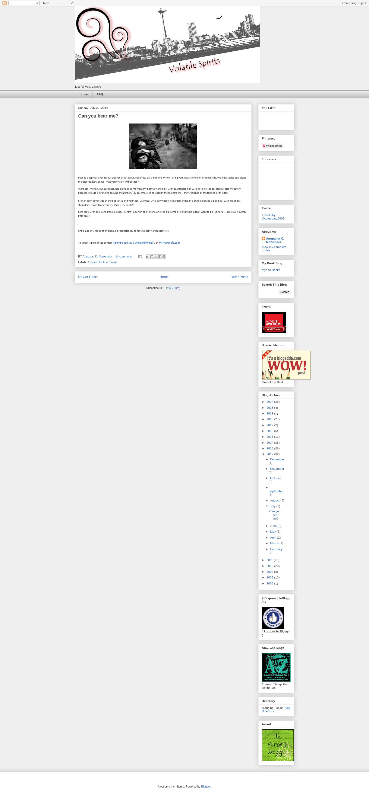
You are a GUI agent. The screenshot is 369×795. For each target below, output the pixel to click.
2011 (270, 560)
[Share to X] (156, 256)
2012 (270, 454)
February (276, 549)
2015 (270, 436)
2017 (270, 425)
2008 (270, 577)
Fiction (103, 262)
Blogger (205, 786)
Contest (93, 262)
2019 (270, 413)
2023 (270, 407)
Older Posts (239, 277)
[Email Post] (140, 256)
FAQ (100, 94)
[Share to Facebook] (160, 256)
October (275, 478)
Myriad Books (271, 270)
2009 (270, 571)
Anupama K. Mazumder (275, 240)
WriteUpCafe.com (169, 242)
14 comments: (125, 256)
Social (113, 262)
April (273, 537)
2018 (270, 419)
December (277, 459)
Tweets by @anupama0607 (273, 216)
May (273, 531)
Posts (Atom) (172, 287)
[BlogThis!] (152, 256)
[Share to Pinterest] (164, 256)
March (275, 543)
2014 (270, 442)
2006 (270, 583)
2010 (270, 566)
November (277, 468)
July (273, 506)
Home (83, 94)
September (276, 491)
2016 (270, 431)
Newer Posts (88, 277)
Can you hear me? (98, 116)
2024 (270, 401)
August (275, 500)
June (274, 526)
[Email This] (148, 256)
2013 (270, 448)
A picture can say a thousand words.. (134, 242)
